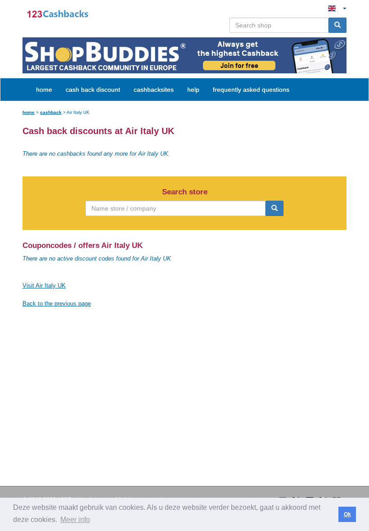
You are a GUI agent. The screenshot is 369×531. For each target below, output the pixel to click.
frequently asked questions (251, 89)
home (44, 89)
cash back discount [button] (93, 89)
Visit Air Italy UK (44, 285)
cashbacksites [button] (154, 89)
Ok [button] (347, 514)
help (193, 89)
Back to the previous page (56, 303)
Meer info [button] (75, 519)
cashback (51, 112)
